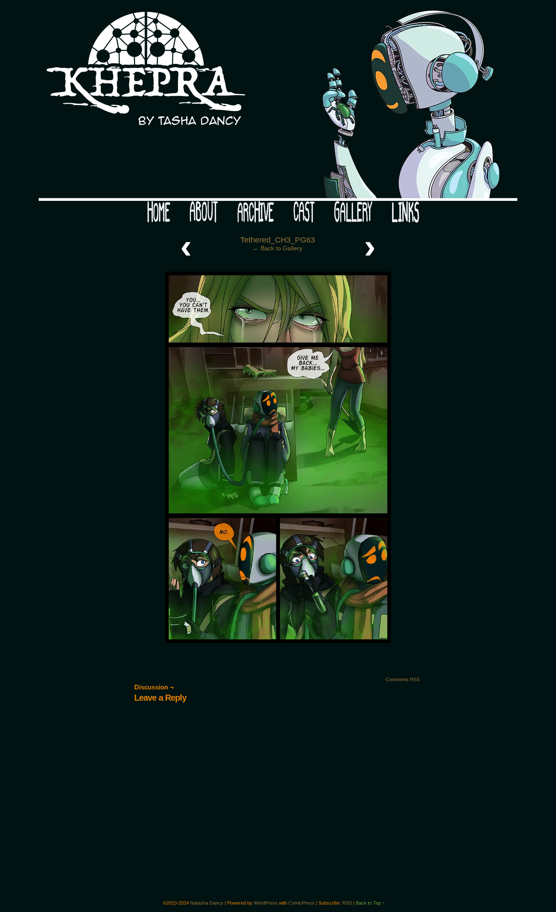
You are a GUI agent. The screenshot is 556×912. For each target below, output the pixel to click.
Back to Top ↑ (370, 902)
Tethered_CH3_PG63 (277, 240)
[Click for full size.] (278, 640)
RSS (347, 902)
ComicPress (301, 902)
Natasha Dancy (206, 902)
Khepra (278, 102)
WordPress (266, 902)
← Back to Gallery (277, 248)
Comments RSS (403, 679)
